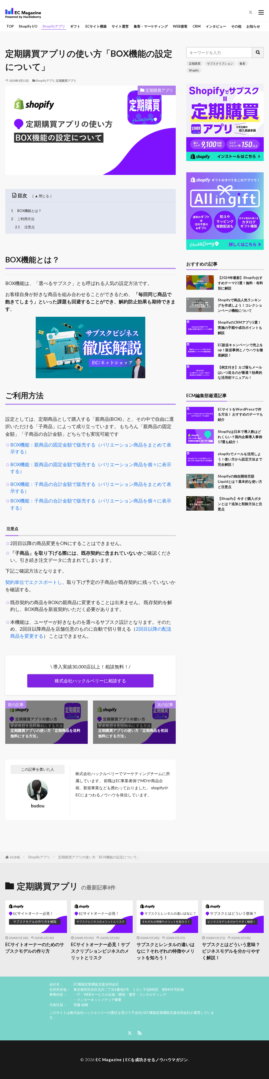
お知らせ (253, 26)
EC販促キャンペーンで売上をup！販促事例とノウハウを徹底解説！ (240, 350)
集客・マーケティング (151, 26)
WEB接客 (180, 26)
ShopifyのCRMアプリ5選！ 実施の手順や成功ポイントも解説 (240, 327)
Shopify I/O (28, 26)
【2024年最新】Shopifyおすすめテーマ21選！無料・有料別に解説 (240, 283)
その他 (236, 26)
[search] (258, 52)
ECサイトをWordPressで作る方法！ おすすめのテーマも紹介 (240, 414)
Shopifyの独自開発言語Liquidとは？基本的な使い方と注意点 (240, 481)
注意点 (25, 227)
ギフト (75, 26)
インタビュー (216, 26)
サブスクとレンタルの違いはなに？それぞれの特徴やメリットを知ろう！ (166, 951)
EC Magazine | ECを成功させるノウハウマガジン (142, 1059)
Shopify (194, 70)
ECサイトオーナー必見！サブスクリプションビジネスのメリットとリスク (100, 951)
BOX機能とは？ (26, 211)
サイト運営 (120, 26)
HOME (15, 857)
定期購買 (194, 63)
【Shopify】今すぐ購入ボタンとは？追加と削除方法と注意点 (240, 503)
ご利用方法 (23, 219)
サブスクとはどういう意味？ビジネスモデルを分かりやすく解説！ (231, 951)
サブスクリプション (220, 63)
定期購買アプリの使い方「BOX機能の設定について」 (99, 857)
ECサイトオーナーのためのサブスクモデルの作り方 (34, 948)
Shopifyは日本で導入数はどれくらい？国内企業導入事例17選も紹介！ (240, 436)
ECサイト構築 (96, 26)
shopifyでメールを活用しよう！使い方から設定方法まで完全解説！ (240, 459)
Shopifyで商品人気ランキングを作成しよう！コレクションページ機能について (240, 305)
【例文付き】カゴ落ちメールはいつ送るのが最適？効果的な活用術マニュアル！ (240, 372)
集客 (242, 63)
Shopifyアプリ (53, 26)
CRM (197, 26)
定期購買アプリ (66, 80)
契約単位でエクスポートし (33, 582)
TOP (10, 26)
